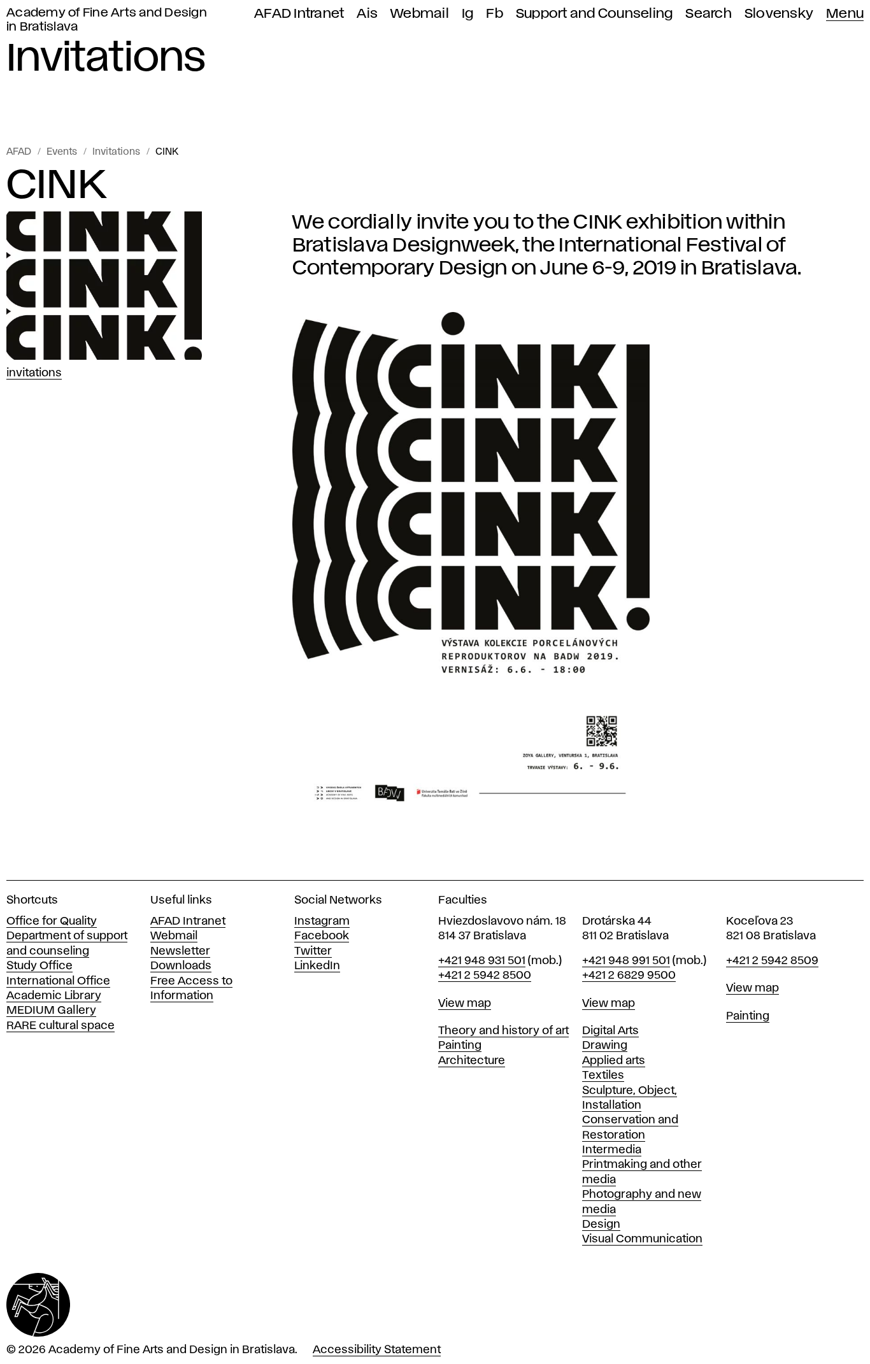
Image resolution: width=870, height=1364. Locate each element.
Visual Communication (642, 1239)
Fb (494, 14)
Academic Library (53, 996)
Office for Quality (51, 921)
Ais (367, 14)
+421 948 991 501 (626, 961)
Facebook (321, 936)
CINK (166, 152)
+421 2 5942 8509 (772, 961)
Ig (468, 14)
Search (708, 14)
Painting (459, 1046)
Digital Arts (610, 1031)
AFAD (18, 152)
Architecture (471, 1061)
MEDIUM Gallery (51, 1010)
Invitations (116, 152)
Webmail (419, 14)
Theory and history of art (503, 1031)
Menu (845, 14)
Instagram (322, 921)
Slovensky (779, 14)
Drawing (604, 1046)
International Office (58, 981)
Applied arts (613, 1061)
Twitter (313, 951)
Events (61, 152)
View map (464, 1003)
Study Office (39, 966)
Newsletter (180, 951)
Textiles (603, 1075)
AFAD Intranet (299, 14)
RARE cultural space (60, 1026)
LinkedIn (317, 966)
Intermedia (611, 1150)
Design (601, 1224)
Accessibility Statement (377, 1350)
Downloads (180, 966)
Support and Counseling (594, 14)
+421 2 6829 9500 (629, 975)
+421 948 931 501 (481, 961)
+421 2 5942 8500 (484, 975)
